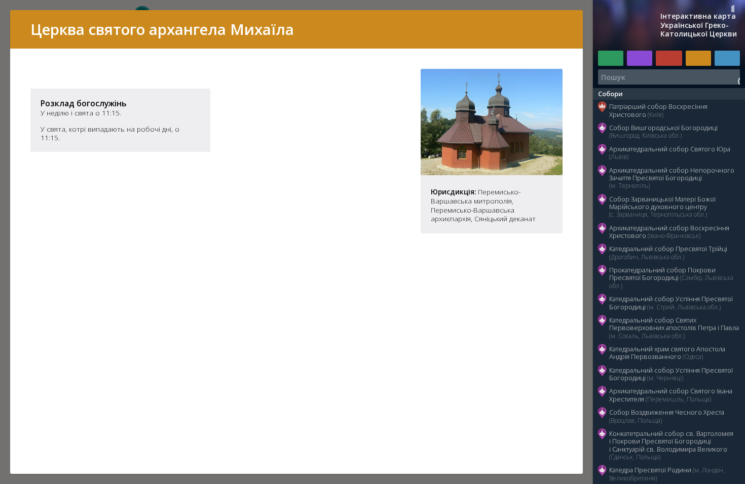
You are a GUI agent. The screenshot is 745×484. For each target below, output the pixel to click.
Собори (610, 93)
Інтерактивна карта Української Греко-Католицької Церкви (698, 25)
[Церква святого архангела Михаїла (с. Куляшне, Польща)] (492, 172)
